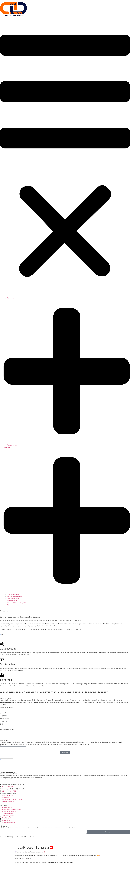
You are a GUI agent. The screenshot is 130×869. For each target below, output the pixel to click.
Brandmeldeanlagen (13, 594)
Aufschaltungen (12, 445)
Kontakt (6, 605)
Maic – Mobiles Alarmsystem (16, 603)
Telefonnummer (5, 718)
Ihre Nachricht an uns (7, 729)
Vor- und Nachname (6, 707)
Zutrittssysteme (12, 601)
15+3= (2, 745)
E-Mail (2, 724)
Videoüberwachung (13, 598)
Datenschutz (4, 740)
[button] (65, 157)
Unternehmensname (6, 713)
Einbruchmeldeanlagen (14, 596)
